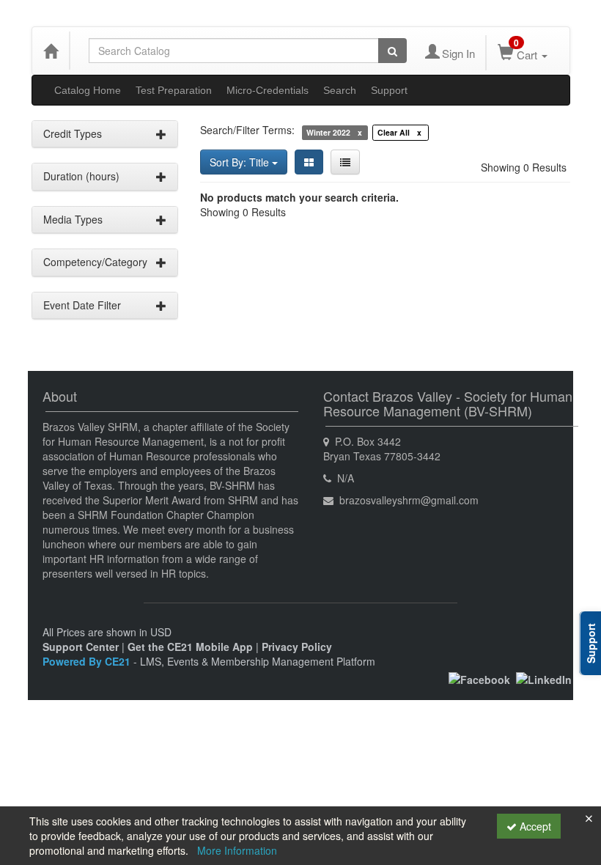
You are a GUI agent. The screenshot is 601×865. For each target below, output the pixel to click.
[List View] (345, 162)
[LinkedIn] (544, 678)
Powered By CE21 (88, 661)
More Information (237, 850)
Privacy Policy (297, 646)
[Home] (50, 50)
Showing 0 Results (524, 167)
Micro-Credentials (267, 90)
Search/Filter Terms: (247, 129)
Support (389, 90)
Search (339, 90)
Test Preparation (174, 90)
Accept (534, 826)
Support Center (81, 646)
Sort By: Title (241, 162)
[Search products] (392, 50)
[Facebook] (479, 678)
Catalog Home (87, 90)
